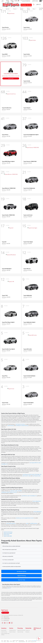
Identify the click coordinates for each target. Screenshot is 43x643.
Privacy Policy (5, 641)
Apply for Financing (21, 575)
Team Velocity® (34, 640)
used (27, 523)
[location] (18, 0)
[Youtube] (41, 1)
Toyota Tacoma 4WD (8, 533)
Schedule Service (12, 630)
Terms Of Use (8, 641)
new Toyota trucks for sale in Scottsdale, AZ (32, 474)
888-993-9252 (7, 1)
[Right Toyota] (11, 4)
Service (11, 628)
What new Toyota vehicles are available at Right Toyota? (11, 546)
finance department (37, 501)
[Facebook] (2, 623)
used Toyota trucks (36, 475)
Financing (20, 628)
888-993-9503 (12, 1)
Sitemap (11, 640)
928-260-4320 (6, 620)
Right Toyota (2, 641)
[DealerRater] (12, 623)
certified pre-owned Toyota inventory (9, 492)
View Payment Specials (21, 571)
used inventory (10, 425)
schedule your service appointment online (25, 517)
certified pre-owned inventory (22, 425)
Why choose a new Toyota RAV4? (8, 556)
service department (37, 511)
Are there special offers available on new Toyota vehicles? (12, 566)
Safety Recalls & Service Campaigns (22, 641)
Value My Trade (20, 631)
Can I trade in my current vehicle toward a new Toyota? (11, 563)
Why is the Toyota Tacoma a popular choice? (10, 549)
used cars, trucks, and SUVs (16, 490)
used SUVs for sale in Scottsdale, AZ (29, 495)
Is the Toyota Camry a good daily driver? (9, 552)
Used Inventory (4, 631)
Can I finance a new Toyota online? (8, 559)
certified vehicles (33, 523)
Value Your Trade (10, 78)
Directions (27, 631)
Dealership (28, 628)
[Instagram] (5, 623)
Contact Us (5, 612)
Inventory (3, 628)
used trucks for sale (26, 475)
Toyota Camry (6, 534)
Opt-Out (26, 641)
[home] (36, 4)
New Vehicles (3, 630)
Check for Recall (12, 631)
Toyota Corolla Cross (8, 532)
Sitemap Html (14, 641)
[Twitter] (39, 1)
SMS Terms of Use (37, 628)
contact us (9, 587)
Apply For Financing (21, 630)
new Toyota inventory (20, 424)
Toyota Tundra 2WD (8, 536)
